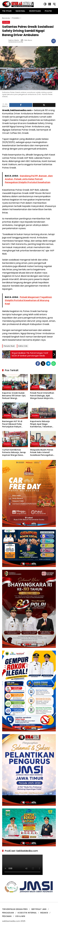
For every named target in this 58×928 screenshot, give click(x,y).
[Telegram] (48, 363)
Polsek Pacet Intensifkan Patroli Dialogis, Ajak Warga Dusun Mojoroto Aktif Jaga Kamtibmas (42, 396)
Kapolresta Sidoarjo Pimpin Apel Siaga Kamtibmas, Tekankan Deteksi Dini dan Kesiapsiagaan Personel (42, 424)
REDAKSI (44, 912)
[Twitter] (43, 363)
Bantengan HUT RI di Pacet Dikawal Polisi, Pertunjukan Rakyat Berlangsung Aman (12, 424)
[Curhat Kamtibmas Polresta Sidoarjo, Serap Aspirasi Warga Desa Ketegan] (15, 439)
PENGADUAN (8, 912)
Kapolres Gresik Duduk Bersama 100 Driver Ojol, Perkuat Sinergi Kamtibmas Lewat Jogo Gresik (14, 396)
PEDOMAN (6, 916)
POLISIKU (6, 22)
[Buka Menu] (49, 4)
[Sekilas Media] (18, 4)
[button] (45, 4)
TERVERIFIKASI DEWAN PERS (15, 909)
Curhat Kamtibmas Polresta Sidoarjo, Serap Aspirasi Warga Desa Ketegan (14, 453)
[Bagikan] (53, 41)
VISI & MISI (20, 916)
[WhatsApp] (53, 363)
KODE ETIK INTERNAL (27, 912)
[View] (44, 105)
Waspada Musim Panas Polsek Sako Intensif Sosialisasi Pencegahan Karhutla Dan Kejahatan (42, 453)
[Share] (20, 105)
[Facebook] (37, 363)
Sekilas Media (13, 40)
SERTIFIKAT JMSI (38, 909)
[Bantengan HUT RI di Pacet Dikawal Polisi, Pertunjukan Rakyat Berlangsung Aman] (15, 411)
